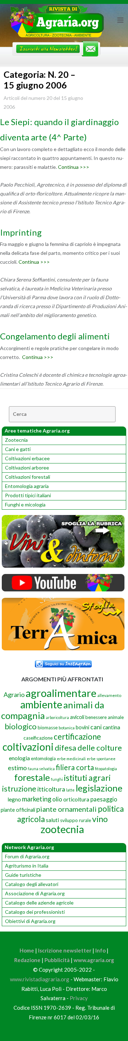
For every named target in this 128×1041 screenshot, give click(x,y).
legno (14, 799)
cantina (111, 727)
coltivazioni (28, 747)
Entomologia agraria (27, 486)
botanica (67, 727)
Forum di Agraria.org (27, 856)
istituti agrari (87, 778)
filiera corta (75, 767)
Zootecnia (16, 440)
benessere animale (104, 717)
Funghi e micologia (25, 504)
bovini (82, 727)
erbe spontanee (101, 758)
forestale (32, 777)
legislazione (99, 788)
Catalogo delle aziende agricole (39, 903)
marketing (36, 799)
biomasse (48, 727)
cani (96, 727)
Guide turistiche (23, 875)
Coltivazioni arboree (27, 468)
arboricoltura (57, 717)
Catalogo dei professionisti (35, 912)
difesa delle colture (88, 747)
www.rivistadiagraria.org (39, 979)
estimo (17, 768)
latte (70, 790)
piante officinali (18, 810)
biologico (21, 726)
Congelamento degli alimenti (55, 336)
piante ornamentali (66, 809)
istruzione (19, 788)
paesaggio (103, 799)
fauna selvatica (41, 768)
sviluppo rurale (75, 820)
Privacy (79, 998)
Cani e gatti (18, 449)
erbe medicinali (71, 758)
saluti (52, 820)
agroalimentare (61, 693)
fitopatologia (106, 768)
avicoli (77, 717)
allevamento (109, 695)
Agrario (14, 694)
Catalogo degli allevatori (31, 884)
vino (100, 819)
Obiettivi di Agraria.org (30, 921)
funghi (57, 779)
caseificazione (38, 738)
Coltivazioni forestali (27, 477)
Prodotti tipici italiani (28, 495)
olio (57, 799)
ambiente (41, 704)
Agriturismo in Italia (26, 866)
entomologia (43, 758)
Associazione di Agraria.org (35, 893)
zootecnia (62, 829)
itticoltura (51, 789)
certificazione (77, 736)
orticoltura (76, 799)
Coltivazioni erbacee (27, 458)
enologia (19, 758)
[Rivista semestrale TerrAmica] (63, 648)
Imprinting (21, 232)
